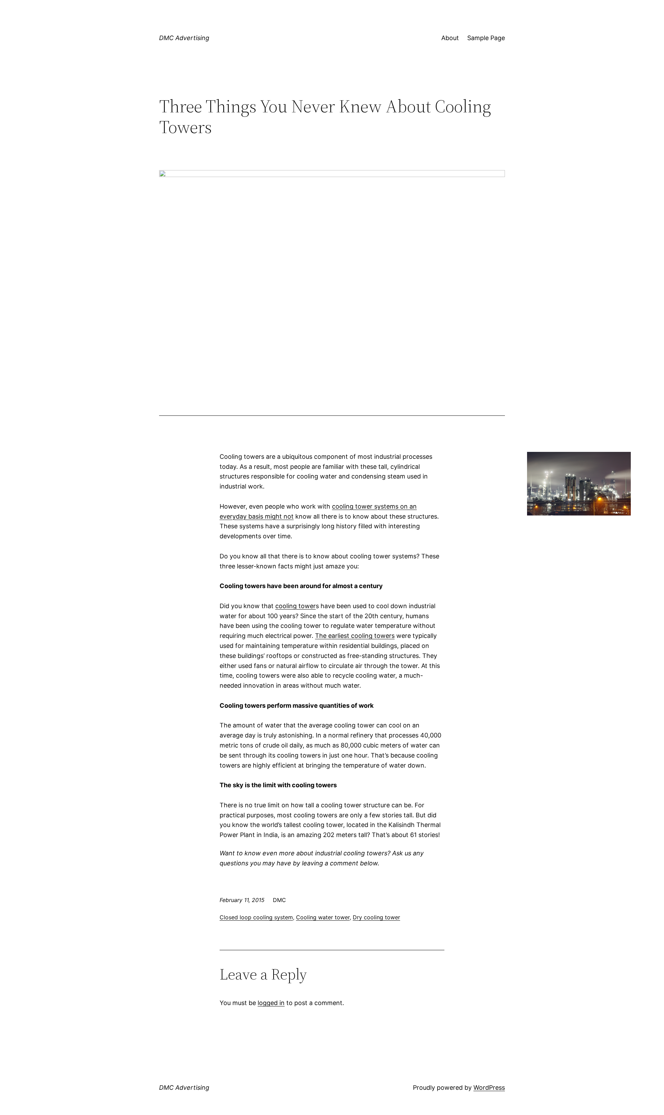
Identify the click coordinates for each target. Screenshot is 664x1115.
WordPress (489, 1087)
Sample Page (486, 37)
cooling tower (295, 606)
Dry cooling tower (376, 917)
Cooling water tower (323, 917)
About (450, 37)
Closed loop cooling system (256, 917)
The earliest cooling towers (355, 635)
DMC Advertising (184, 37)
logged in (271, 1002)
